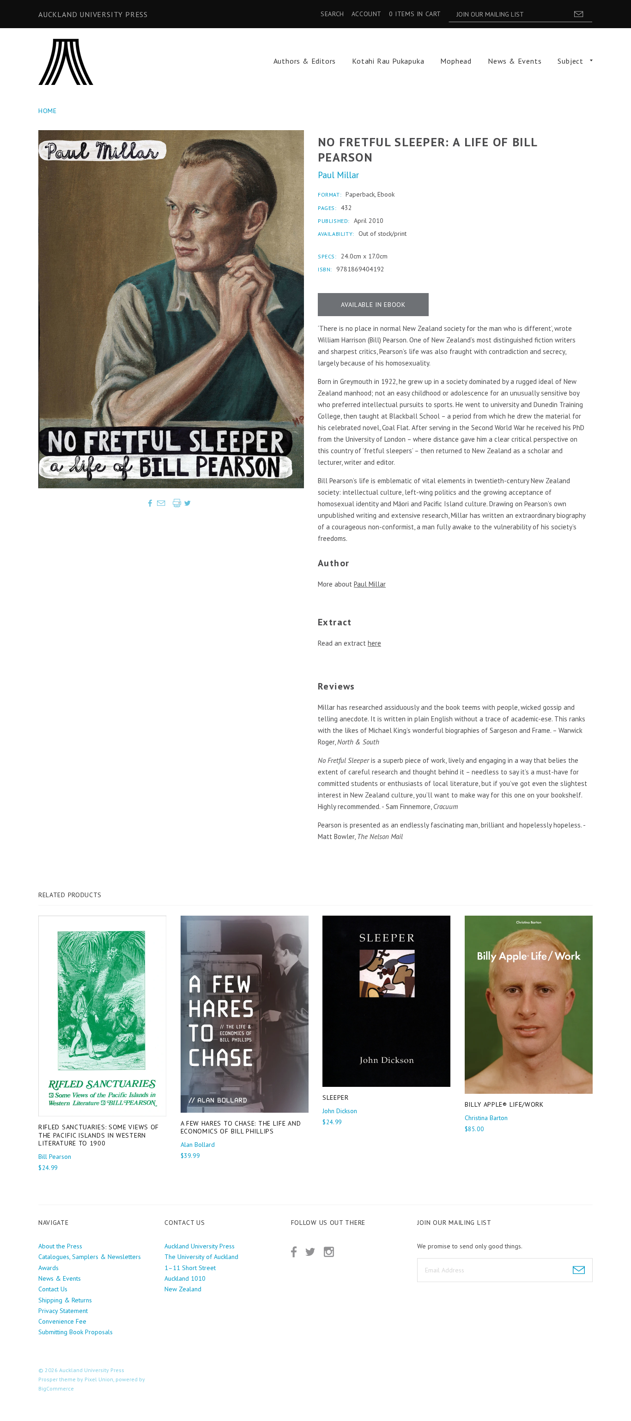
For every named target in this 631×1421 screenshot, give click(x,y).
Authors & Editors (304, 61)
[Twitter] (310, 1252)
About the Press (60, 1246)
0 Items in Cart (415, 14)
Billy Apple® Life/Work (504, 1104)
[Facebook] (294, 1252)
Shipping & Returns (65, 1300)
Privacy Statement (63, 1311)
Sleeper (335, 1097)
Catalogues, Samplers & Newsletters (89, 1257)
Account (367, 14)
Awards (48, 1268)
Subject (570, 61)
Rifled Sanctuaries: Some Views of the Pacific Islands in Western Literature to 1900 (98, 1135)
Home (47, 111)
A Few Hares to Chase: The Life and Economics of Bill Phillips (241, 1127)
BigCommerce (56, 1388)
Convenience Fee (62, 1321)
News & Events (514, 61)
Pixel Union (99, 1379)
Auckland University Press (93, 14)
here (374, 643)
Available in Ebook (373, 304)
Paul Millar (338, 174)
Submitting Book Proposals (75, 1332)
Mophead (456, 61)
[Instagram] (329, 1252)
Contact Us (52, 1289)
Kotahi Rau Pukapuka (388, 61)
